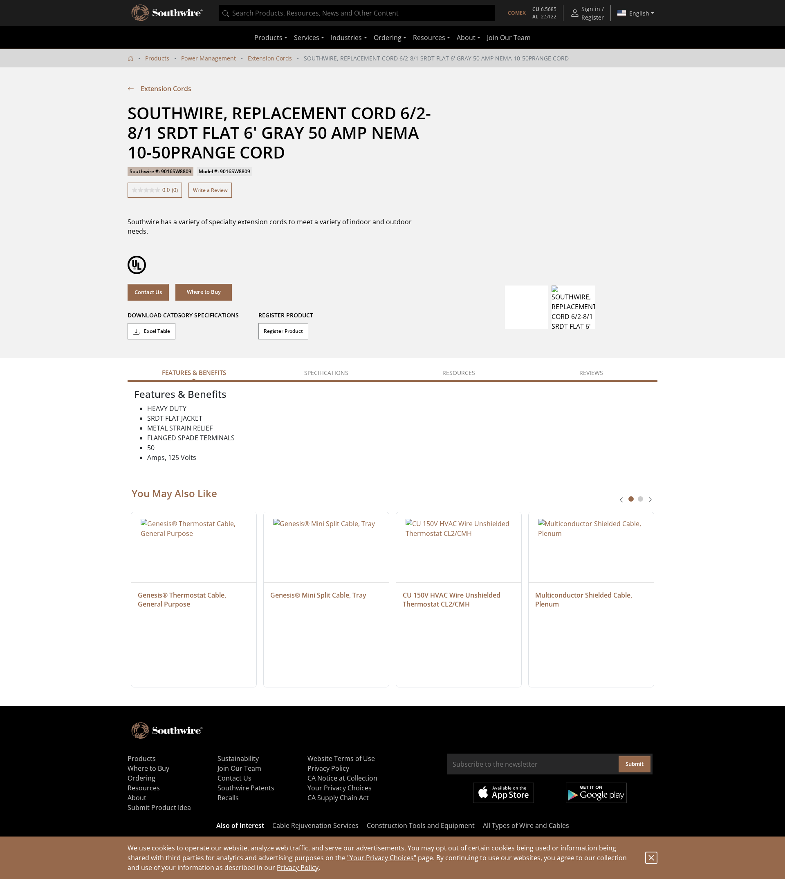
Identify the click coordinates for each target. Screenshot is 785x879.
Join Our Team (509, 37)
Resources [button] (429, 37)
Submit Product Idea (159, 807)
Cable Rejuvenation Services (315, 825)
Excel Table (156, 331)
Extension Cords (270, 58)
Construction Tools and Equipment (421, 825)
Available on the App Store (503, 793)
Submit (635, 763)
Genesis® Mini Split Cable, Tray (318, 595)
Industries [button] (346, 37)
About (137, 797)
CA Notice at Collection (342, 778)
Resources (144, 787)
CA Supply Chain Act (338, 797)
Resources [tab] (458, 373)
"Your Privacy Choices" (381, 857)
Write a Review (210, 190)
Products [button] (268, 37)
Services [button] (306, 37)
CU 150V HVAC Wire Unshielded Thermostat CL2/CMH (452, 600)
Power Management (208, 58)
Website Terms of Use (341, 758)
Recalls (228, 797)
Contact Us (148, 292)
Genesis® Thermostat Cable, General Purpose (183, 600)
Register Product (283, 331)
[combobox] (357, 13)
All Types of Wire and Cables (526, 825)
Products (157, 58)
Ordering (141, 778)
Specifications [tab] (326, 373)
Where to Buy (148, 768)
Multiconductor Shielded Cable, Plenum (584, 600)
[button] (203, 292)
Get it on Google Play (596, 793)
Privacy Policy (297, 867)
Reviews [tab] (591, 373)
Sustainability (238, 758)
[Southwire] (168, 13)
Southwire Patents (246, 787)
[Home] (130, 58)
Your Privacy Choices (339, 787)
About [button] (466, 37)
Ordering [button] (387, 37)
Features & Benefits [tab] (194, 372)
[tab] (631, 499)
